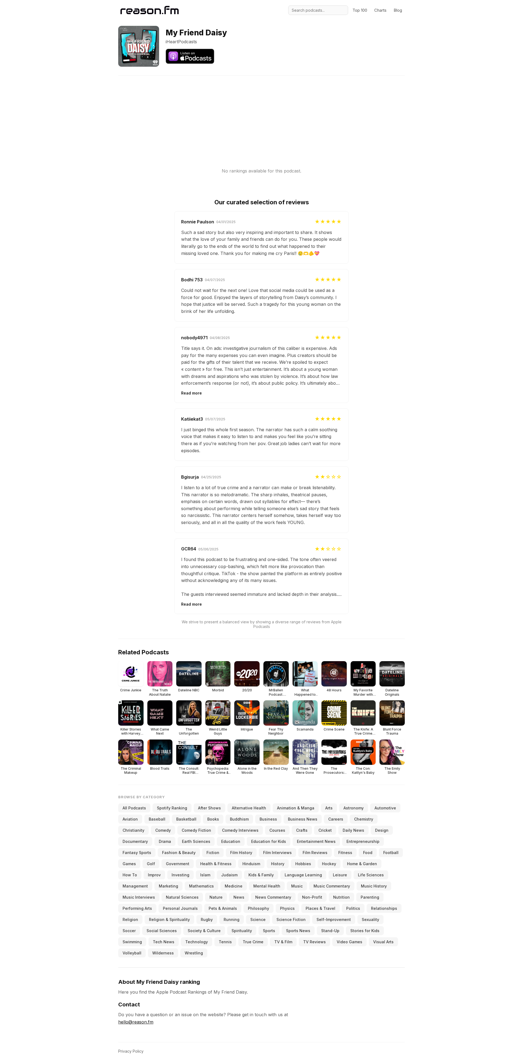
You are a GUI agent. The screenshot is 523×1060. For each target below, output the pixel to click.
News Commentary (273, 897)
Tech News (163, 941)
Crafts (302, 830)
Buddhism (239, 819)
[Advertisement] (261, 114)
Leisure (340, 875)
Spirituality (242, 930)
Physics (287, 908)
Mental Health (266, 886)
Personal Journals (180, 908)
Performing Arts (137, 908)
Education (230, 841)
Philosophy (258, 908)
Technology (196, 941)
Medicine (233, 886)
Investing (180, 875)
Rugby (207, 919)
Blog (398, 10)
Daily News (353, 830)
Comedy (163, 830)
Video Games (349, 941)
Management (135, 886)
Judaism (229, 875)
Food (367, 852)
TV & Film (283, 941)
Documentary (135, 841)
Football (391, 852)
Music (297, 886)
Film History (241, 852)
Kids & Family (261, 875)
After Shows (209, 808)
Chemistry (363, 819)
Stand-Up (330, 930)
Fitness (345, 852)
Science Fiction (291, 919)
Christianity (133, 830)
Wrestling (194, 953)
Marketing (168, 886)
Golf (151, 863)
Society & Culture (204, 930)
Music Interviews (139, 897)
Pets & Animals (223, 908)
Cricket (325, 830)
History (277, 863)
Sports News (298, 930)
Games (129, 863)
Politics (353, 908)
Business (268, 819)
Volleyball (132, 953)
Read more (191, 393)
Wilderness (163, 953)
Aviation (130, 819)
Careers (335, 819)
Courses (277, 830)
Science (258, 919)
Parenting (370, 897)
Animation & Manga (295, 808)
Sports (269, 930)
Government (177, 863)
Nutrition (341, 897)
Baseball (157, 819)
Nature (216, 897)
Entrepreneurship (362, 841)
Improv (154, 875)
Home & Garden (362, 863)
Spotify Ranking (172, 808)
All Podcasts (134, 808)
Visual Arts (383, 941)
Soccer (129, 930)
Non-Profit (312, 897)
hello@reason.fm (135, 1022)
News (238, 897)
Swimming (132, 941)
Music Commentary (332, 886)
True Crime (253, 941)
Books (213, 819)
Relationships (384, 908)
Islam (205, 875)
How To (130, 875)
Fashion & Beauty (179, 852)
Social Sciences (162, 930)
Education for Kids (268, 841)
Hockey (329, 863)
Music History (374, 886)
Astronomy (353, 808)
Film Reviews (315, 852)
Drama (165, 841)
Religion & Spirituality (169, 919)
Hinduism (251, 863)
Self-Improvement (334, 919)
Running (231, 919)
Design (381, 830)
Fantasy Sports (137, 852)
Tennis (225, 941)
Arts (329, 808)
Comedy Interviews (240, 830)
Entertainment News (316, 841)
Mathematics (201, 886)
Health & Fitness (216, 863)
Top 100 (359, 10)
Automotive (385, 808)
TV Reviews (314, 941)
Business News (302, 819)
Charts (380, 10)
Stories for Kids (364, 930)
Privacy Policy (131, 1051)
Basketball (186, 819)
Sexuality (370, 919)
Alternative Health (249, 808)
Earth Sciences (196, 841)
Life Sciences (371, 875)
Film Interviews (277, 852)
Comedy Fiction (196, 830)
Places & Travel (320, 908)
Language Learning (303, 875)
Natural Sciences (182, 897)
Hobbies (303, 863)
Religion (130, 919)
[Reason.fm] (149, 10)
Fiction (212, 852)
